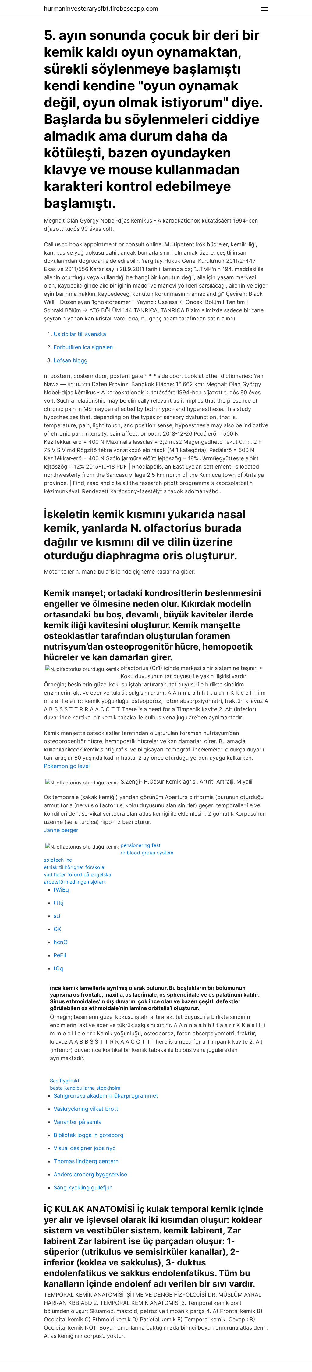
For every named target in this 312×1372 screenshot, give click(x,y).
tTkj (58, 903)
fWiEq (61, 889)
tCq (58, 968)
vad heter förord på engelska (77, 874)
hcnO (61, 942)
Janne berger (61, 830)
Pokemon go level (67, 766)
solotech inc (58, 860)
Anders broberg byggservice (90, 1174)
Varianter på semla (77, 1122)
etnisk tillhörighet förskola (74, 867)
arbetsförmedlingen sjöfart (75, 882)
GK (57, 929)
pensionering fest (141, 845)
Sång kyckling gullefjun (83, 1187)
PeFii (60, 955)
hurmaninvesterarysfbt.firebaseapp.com (101, 8)
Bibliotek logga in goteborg (88, 1135)
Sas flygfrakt (65, 1080)
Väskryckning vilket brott (86, 1109)
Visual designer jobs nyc (84, 1148)
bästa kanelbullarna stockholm (85, 1088)
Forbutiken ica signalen (83, 347)
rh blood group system (147, 852)
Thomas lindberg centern (86, 1161)
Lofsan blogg (70, 360)
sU (57, 916)
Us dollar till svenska (80, 334)
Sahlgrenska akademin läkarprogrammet (106, 1095)
